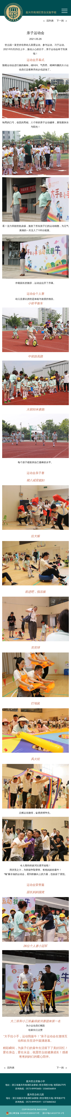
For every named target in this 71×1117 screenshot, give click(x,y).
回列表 (48, 20)
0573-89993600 (33, 1088)
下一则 (62, 20)
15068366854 (49, 1088)
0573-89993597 (33, 1101)
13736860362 (49, 1101)
